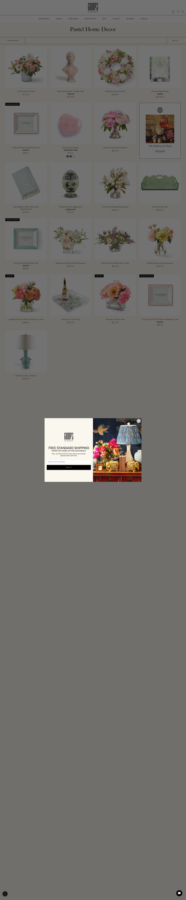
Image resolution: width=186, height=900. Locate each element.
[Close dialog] (139, 421)
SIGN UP (69, 467)
